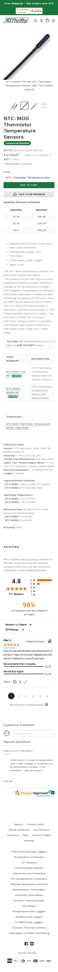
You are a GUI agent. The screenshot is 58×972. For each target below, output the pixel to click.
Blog (25, 835)
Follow (7, 754)
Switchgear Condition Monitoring (29, 933)
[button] (11, 774)
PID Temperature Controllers (29, 878)
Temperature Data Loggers (29, 911)
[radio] (42, 580)
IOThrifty (31, 953)
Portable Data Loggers (29, 922)
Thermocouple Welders (29, 867)
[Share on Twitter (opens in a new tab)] (20, 681)
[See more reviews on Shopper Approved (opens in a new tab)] (25, 682)
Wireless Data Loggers (29, 916)
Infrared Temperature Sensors (29, 884)
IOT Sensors (29, 862)
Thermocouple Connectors (29, 873)
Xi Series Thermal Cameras (29, 927)
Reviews (29, 840)
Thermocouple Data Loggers (29, 851)
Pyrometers (29, 905)
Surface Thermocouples (29, 900)
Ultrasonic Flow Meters (29, 895)
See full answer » (34, 770)
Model (7, 172)
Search (18, 824)
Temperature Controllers (29, 857)
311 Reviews (19, 594)
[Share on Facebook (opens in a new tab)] (15, 682)
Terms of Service (19, 829)
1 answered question (17, 143)
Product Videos (41, 835)
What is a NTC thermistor (18, 750)
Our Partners (41, 829)
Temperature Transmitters (29, 889)
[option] (15, 106)
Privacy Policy (35, 824)
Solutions (13, 835)
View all (8, 781)
